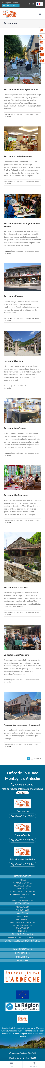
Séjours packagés (22, 934)
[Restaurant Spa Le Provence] (22, 138)
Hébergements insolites (22, 894)
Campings (22, 897)
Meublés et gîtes (22, 886)
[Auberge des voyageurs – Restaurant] (22, 706)
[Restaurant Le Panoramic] (22, 477)
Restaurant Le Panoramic (16, 495)
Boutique (22, 960)
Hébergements (22, 876)
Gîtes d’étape (22, 888)
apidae (8, 114)
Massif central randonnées (22, 938)
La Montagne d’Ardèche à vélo (22, 941)
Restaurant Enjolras (13, 296)
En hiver (22, 931)
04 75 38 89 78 (24, 840)
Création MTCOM (29, 1058)
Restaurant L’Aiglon (13, 360)
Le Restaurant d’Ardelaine (16, 654)
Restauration (22, 903)
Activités (22, 913)
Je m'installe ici (9, 5)
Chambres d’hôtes (22, 883)
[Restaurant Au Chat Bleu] (22, 557)
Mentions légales (15, 1058)
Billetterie (22, 957)
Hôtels (22, 880)
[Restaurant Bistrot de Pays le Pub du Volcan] (22, 206)
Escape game (22, 928)
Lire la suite (7, 116)
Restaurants (22, 907)
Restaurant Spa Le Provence (18, 156)
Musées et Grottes (22, 925)
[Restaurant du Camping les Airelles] (22, 59)
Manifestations (22, 949)
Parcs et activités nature (23, 922)
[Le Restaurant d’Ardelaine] (22, 637)
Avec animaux (23, 919)
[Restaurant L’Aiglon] (22, 343)
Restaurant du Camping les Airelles (21, 89)
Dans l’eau (22, 916)
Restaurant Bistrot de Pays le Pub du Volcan (22, 224)
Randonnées (22, 953)
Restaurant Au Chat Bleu (16, 587)
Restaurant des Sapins (15, 428)
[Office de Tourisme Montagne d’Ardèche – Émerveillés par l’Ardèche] (22, 971)
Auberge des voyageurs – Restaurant (22, 724)
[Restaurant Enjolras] (22, 277)
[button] (39, 4)
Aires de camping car (22, 900)
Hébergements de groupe (23, 891)
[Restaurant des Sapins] (22, 410)
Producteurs (22, 910)
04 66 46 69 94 (24, 864)
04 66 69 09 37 (24, 784)
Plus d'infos (23, 793)
